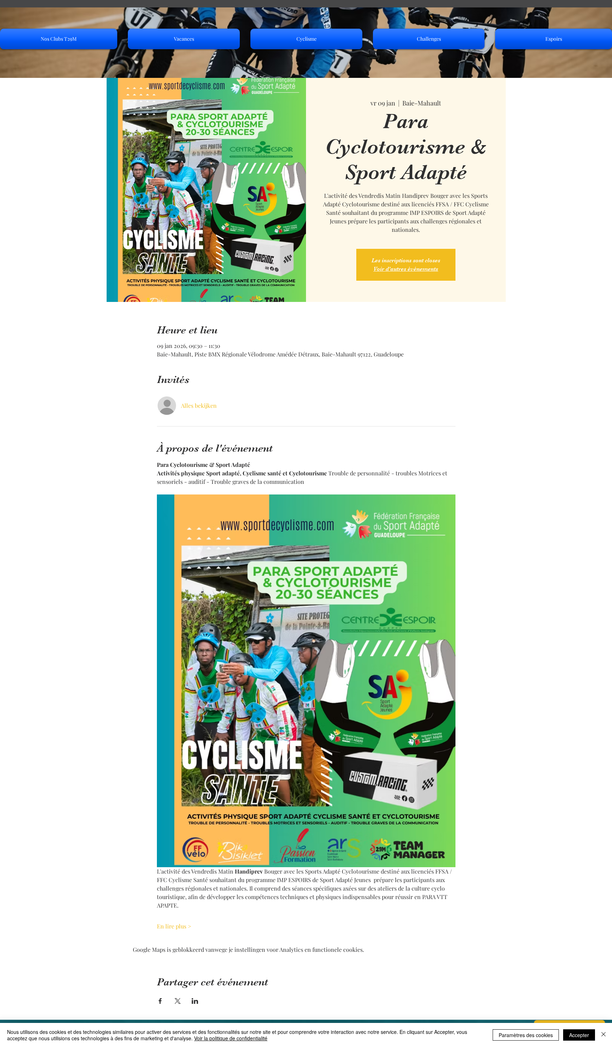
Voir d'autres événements (405, 269)
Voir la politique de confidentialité (230, 1038)
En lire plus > (174, 926)
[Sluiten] (603, 1035)
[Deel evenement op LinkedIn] (195, 1001)
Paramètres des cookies (526, 1035)
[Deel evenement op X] (177, 1001)
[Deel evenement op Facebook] (160, 1001)
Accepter (579, 1035)
